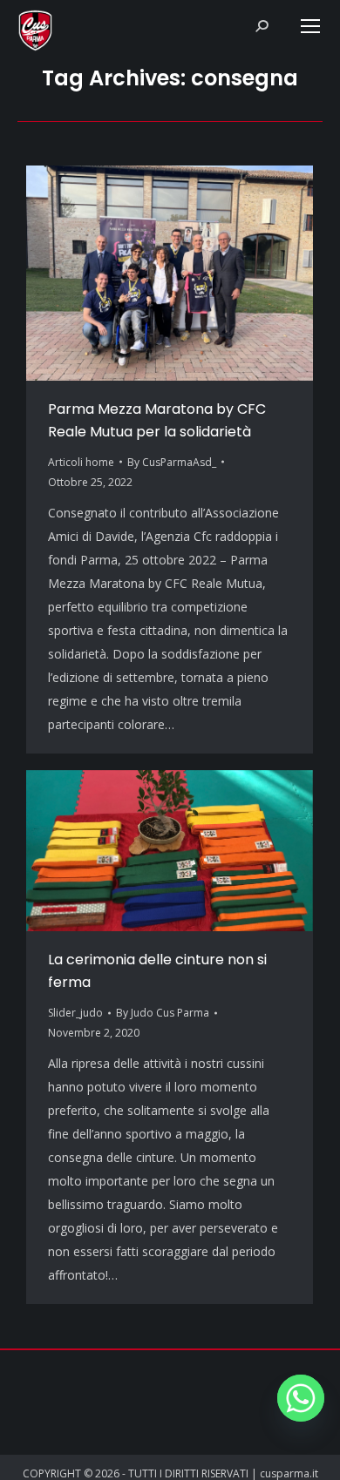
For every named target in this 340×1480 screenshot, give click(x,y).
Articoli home (81, 462)
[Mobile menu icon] (310, 26)
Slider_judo (75, 1012)
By (171, 462)
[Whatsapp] (300, 1398)
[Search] (261, 26)
